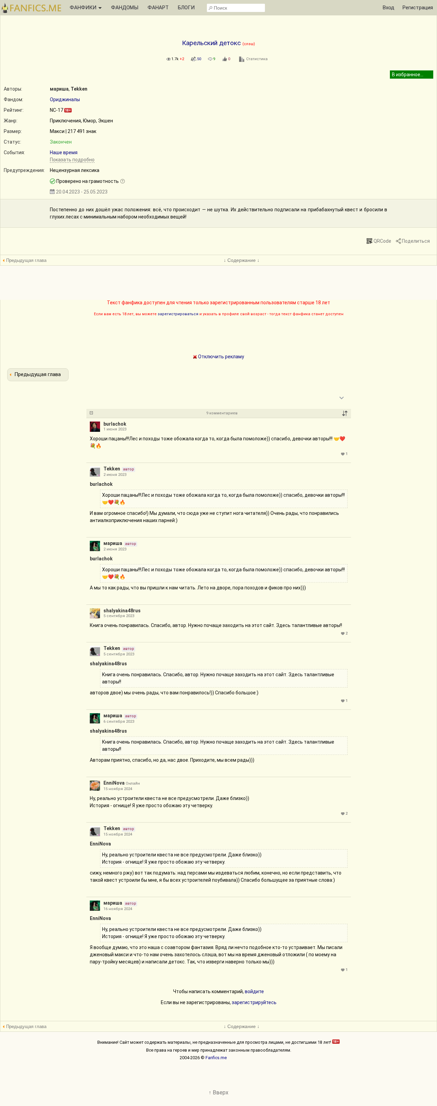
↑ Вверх (218, 1092)
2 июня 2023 (114, 474)
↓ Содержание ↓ (241, 260)
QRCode (382, 241)
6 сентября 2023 (118, 721)
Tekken (79, 89)
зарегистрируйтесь (254, 1002)
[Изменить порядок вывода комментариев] (344, 413)
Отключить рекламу (220, 356)
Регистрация (418, 7)
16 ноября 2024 (117, 909)
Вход (388, 7)
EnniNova (114, 783)
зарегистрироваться (178, 314)
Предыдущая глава (26, 260)
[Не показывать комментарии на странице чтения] (91, 413)
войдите (254, 991)
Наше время (63, 152)
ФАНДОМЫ (124, 7)
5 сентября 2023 (118, 616)
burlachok (114, 424)
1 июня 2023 (114, 429)
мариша (59, 89)
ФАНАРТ (158, 7)
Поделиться (416, 241)
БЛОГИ (186, 7)
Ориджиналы (65, 99)
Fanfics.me (216, 1057)
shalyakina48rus (122, 610)
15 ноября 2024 (117, 789)
